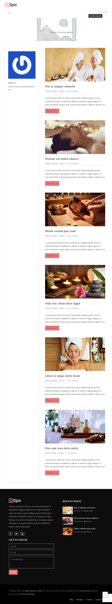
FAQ (71, 600)
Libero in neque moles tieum (62, 375)
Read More (51, 111)
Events (99, 600)
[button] (104, 12)
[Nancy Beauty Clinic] (10, 5)
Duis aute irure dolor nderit (61, 448)
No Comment (73, 91)
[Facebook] (10, 533)
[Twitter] (16, 533)
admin (62, 91)
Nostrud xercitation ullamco (62, 158)
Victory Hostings (27, 594)
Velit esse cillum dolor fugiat (62, 303)
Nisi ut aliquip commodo (60, 86)
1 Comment (71, 453)
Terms (89, 600)
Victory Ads (85, 591)
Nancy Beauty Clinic (33, 591)
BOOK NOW (95, 16)
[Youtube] (22, 533)
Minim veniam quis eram (60, 231)
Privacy (79, 600)
